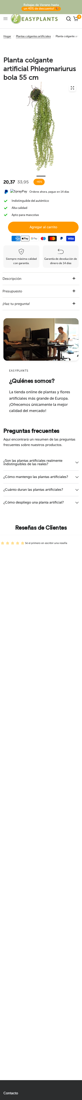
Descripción (12, 279)
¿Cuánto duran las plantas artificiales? (33, 490)
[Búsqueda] (68, 19)
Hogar (7, 36)
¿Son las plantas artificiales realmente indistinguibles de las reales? (32, 462)
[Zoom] (72, 87)
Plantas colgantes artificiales (33, 36)
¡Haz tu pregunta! (16, 304)
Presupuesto (12, 291)
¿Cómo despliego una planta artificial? (33, 502)
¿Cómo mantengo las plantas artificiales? (35, 477)
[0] (75, 19)
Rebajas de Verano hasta (41, 6)
